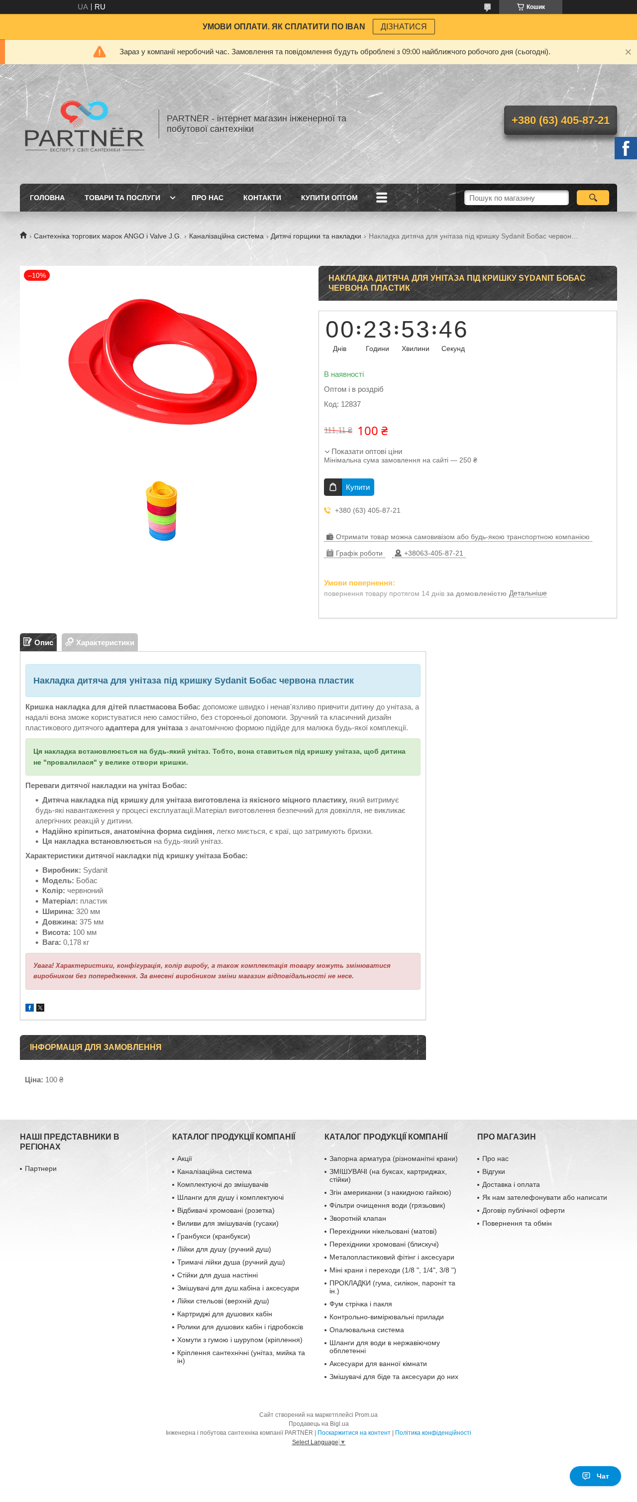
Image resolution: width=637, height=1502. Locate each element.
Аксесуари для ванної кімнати (378, 1364)
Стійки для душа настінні (217, 1275)
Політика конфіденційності (433, 1432)
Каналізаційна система (226, 236)
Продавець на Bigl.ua (319, 1423)
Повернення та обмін (517, 1223)
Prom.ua (366, 1414)
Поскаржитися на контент (354, 1432)
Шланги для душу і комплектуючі (230, 1197)
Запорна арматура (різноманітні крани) (393, 1158)
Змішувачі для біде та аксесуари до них (393, 1377)
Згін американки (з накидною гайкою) (390, 1192)
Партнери (41, 1168)
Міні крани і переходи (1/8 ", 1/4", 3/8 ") (392, 1270)
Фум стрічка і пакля (360, 1304)
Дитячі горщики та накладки (316, 236)
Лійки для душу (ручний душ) (224, 1249)
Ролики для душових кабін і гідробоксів (240, 1327)
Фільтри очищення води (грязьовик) (387, 1205)
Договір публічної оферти (523, 1210)
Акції (184, 1158)
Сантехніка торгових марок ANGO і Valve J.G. (108, 236)
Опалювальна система (366, 1330)
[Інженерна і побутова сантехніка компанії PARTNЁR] (84, 124)
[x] (40, 1009)
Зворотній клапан (357, 1218)
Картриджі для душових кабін (224, 1314)
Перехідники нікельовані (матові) (383, 1231)
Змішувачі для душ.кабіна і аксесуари (238, 1288)
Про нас (207, 198)
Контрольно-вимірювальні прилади (386, 1317)
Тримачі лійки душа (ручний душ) (231, 1262)
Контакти (262, 198)
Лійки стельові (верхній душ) (223, 1301)
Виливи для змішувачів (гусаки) (228, 1223)
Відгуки (493, 1171)
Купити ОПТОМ (329, 198)
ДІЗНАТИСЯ (404, 26)
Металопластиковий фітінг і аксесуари (391, 1257)
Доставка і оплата (511, 1184)
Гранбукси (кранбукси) (213, 1236)
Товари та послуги (122, 198)
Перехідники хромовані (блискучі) (384, 1244)
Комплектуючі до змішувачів (222, 1184)
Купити (358, 487)
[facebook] (29, 1009)
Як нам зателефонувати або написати (544, 1197)
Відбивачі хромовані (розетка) (226, 1210)
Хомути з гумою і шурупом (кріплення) (240, 1340)
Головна (47, 198)
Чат (603, 1476)
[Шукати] (593, 197)
